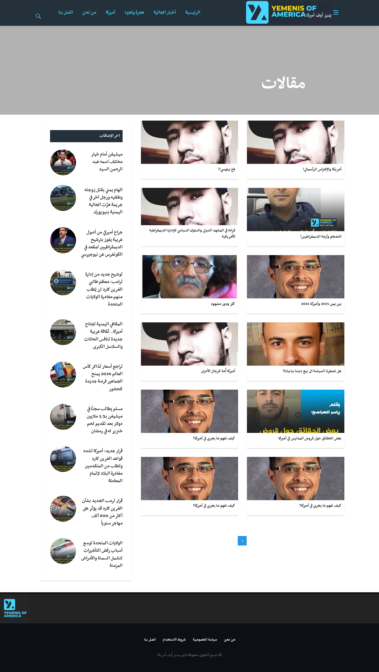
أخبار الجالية (165, 12)
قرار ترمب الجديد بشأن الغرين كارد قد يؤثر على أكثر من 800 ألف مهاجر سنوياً (102, 512)
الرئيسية (192, 12)
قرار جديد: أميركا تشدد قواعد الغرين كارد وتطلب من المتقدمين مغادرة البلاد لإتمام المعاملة (103, 466)
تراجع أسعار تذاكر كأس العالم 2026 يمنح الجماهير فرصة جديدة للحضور (103, 378)
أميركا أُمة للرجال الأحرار (218, 371)
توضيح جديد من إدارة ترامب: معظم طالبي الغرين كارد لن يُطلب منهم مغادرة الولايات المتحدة (104, 289)
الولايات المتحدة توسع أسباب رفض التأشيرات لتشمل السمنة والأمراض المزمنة (102, 554)
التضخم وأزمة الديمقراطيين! (320, 236)
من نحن (89, 12)
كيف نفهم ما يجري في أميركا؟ (214, 438)
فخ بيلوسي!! (226, 169)
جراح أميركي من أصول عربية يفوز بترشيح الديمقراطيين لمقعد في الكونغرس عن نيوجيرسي (102, 243)
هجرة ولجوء (134, 12)
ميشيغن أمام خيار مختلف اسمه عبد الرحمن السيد (107, 162)
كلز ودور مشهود (223, 304)
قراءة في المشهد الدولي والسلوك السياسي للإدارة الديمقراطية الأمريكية (192, 233)
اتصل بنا (65, 12)
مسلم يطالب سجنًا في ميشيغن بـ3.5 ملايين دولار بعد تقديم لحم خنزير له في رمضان (105, 420)
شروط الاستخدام (174, 640)
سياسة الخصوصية (205, 640)
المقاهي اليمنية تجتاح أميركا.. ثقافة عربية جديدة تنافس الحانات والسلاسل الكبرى (103, 335)
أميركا (110, 12)
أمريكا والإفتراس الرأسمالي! (322, 169)
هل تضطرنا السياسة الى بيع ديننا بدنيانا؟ (312, 371)
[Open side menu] (335, 12)
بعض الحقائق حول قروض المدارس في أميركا (309, 438)
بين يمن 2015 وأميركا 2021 (321, 304)
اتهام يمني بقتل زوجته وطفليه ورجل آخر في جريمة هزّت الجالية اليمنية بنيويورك (103, 201)
